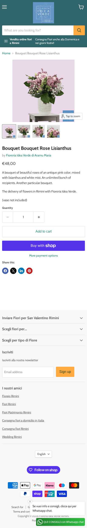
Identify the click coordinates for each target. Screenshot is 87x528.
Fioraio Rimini (10, 396)
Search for (17, 507)
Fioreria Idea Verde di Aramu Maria (28, 155)
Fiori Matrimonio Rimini (16, 412)
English (41, 454)
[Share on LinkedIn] (21, 271)
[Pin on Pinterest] (29, 271)
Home (6, 53)
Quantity (7, 207)
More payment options (43, 255)
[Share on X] (13, 271)
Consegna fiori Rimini (15, 429)
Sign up (65, 372)
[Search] (79, 30)
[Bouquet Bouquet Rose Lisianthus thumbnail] (9, 131)
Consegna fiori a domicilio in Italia (23, 420)
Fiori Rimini (9, 404)
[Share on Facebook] (5, 271)
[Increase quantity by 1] (39, 217)
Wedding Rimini (12, 437)
